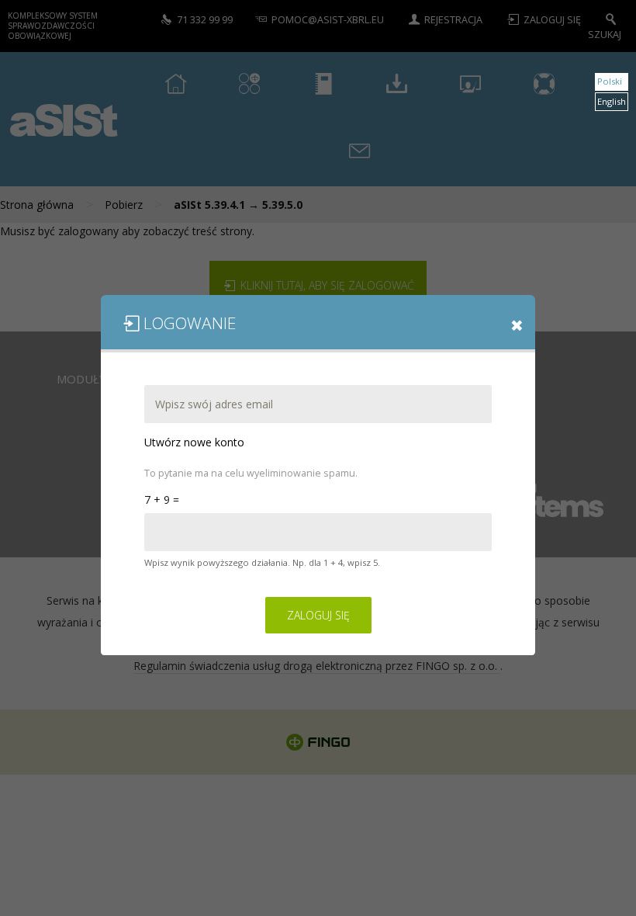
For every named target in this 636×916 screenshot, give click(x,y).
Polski (609, 81)
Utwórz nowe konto (194, 442)
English (611, 101)
